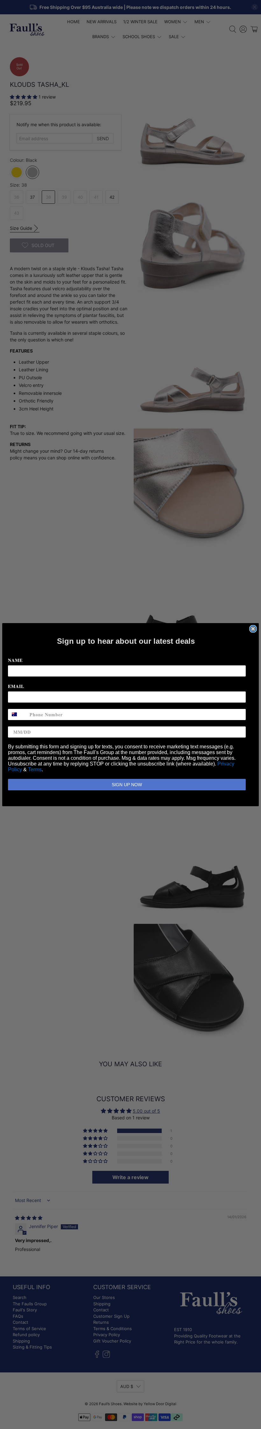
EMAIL (16, 686)
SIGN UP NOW (127, 784)
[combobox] (17, 714)
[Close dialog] (253, 629)
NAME (15, 660)
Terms (35, 769)
